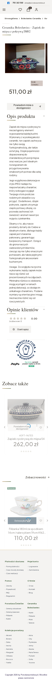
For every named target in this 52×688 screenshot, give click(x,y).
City (29, 639)
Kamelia (9, 649)
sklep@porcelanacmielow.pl (35, 3)
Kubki (8, 619)
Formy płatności (12, 566)
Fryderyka (32, 642)
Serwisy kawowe (12, 612)
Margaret (9, 652)
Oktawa (8, 656)
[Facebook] (8, 3)
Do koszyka (20, 520)
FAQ (7, 593)
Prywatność (10, 589)
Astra (30, 635)
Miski (30, 619)
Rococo (9, 659)
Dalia (7, 642)
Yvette (8, 663)
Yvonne (31, 663)
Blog (30, 593)
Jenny (30, 645)
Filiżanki (8, 615)
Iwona (8, 645)
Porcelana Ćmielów (14, 603)
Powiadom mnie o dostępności (23, 106)
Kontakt (31, 589)
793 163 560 (18, 3)
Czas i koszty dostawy (14, 570)
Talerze (30, 623)
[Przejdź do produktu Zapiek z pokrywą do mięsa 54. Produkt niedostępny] (26, 413)
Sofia (30, 659)
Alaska (30, 649)
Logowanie (32, 566)
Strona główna (11, 18)
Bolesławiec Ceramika (31, 18)
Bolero (8, 639)
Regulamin (10, 596)
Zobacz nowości (35, 477)
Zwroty (8, 586)
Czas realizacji (11, 573)
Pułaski (31, 656)
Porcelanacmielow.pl (29, 675)
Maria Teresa (32, 652)
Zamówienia (33, 570)
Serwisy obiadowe (13, 608)
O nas (30, 586)
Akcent (8, 635)
